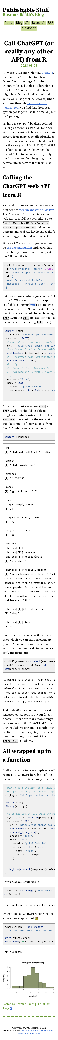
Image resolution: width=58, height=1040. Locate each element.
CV (27, 23)
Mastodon (29, 28)
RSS (50, 23)
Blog (19, 23)
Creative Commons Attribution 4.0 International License (36, 1032)
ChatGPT (47, 73)
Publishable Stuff (26, 10)
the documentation (19, 248)
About (9, 23)
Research (38, 23)
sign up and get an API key (36, 210)
